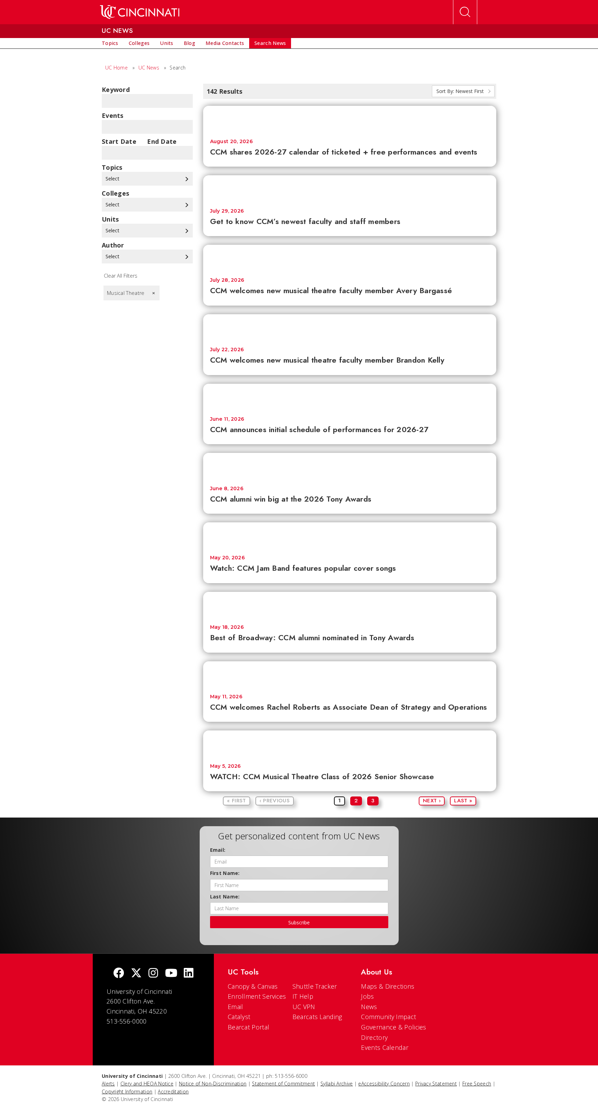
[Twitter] (136, 974)
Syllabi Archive (336, 1083)
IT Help (302, 996)
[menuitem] (110, 43)
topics (112, 167)
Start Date (119, 141)
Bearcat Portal (248, 1027)
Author (113, 245)
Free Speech (476, 1083)
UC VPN (303, 1006)
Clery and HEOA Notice (146, 1083)
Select (113, 178)
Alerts (108, 1083)
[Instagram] (153, 974)
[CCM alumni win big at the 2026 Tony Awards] (350, 466)
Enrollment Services (257, 996)
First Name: (225, 873)
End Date (161, 141)
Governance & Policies (393, 1027)
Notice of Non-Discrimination (212, 1083)
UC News (148, 67)
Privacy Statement (436, 1083)
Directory (374, 1037)
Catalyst (239, 1017)
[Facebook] (118, 974)
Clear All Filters (120, 275)
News (369, 1006)
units (110, 219)
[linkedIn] (188, 974)
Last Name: (225, 896)
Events (113, 115)
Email (235, 1006)
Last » (463, 800)
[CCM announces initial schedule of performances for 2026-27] (350, 397)
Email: (218, 850)
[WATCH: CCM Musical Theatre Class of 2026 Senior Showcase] (350, 743)
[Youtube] (171, 974)
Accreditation (173, 1091)
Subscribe (299, 922)
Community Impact (388, 1017)
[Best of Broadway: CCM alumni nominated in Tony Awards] (350, 605)
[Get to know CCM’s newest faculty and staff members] (350, 188)
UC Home (116, 67)
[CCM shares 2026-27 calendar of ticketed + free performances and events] (350, 119)
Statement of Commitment (283, 1083)
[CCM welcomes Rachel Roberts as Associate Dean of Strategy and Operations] (350, 674)
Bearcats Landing (317, 1017)
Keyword (116, 89)
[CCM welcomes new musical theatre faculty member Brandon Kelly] (350, 327)
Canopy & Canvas (253, 986)
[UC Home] (140, 12)
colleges (115, 193)
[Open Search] (465, 12)
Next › (432, 800)
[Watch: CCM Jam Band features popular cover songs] (350, 535)
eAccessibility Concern (384, 1083)
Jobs (367, 996)
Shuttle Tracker (314, 986)
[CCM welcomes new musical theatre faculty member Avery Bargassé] (350, 258)
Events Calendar (384, 1047)
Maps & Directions (387, 986)
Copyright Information (127, 1091)
